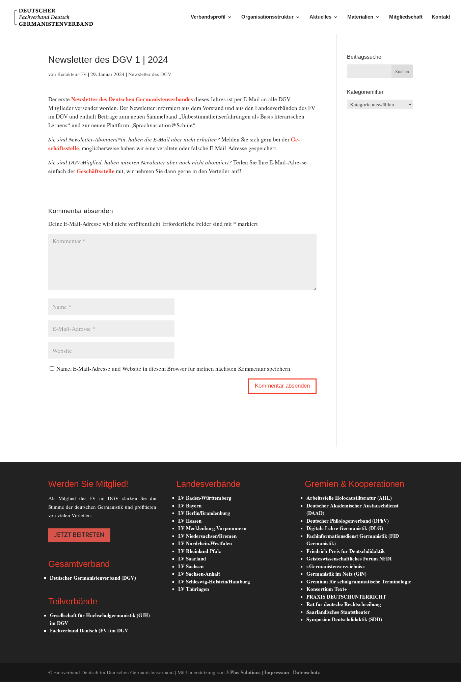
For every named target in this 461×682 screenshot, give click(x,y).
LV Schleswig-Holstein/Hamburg (214, 581)
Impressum (277, 672)
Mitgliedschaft (406, 17)
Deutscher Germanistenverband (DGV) (93, 577)
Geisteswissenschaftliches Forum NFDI (349, 558)
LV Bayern (189, 505)
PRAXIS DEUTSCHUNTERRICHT (346, 596)
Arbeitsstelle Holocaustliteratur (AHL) (349, 497)
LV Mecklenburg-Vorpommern (212, 528)
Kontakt (441, 17)
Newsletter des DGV (149, 74)
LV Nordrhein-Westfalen (205, 543)
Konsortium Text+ (326, 589)
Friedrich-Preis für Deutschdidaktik (345, 551)
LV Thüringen (193, 589)
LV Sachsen (191, 566)
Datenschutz (306, 672)
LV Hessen (189, 520)
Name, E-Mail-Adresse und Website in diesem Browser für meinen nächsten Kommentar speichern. (174, 368)
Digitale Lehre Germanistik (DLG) (344, 528)
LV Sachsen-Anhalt (199, 573)
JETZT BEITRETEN (79, 535)
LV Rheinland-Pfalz (199, 551)
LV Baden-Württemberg (205, 497)
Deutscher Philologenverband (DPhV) (347, 520)
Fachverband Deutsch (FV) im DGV (89, 630)
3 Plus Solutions (244, 672)
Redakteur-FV (72, 74)
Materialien (360, 17)
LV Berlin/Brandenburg (204, 513)
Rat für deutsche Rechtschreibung (343, 604)
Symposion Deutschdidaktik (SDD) (344, 619)
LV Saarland (192, 558)
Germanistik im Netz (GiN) (336, 573)
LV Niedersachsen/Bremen (207, 536)
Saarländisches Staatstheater (338, 611)
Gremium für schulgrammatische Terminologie (358, 581)
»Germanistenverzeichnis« (335, 566)
